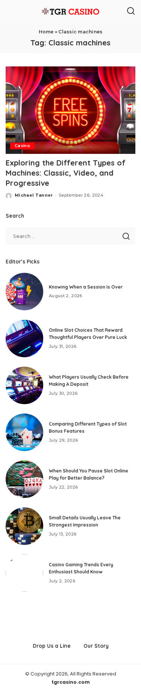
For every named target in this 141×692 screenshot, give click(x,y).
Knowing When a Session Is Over (86, 287)
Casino (22, 145)
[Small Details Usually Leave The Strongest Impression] (24, 526)
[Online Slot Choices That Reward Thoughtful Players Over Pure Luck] (24, 338)
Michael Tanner (34, 195)
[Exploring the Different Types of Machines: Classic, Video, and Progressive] (70, 110)
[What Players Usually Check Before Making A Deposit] (24, 385)
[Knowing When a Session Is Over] (24, 291)
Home (46, 32)
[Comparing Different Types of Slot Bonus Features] (24, 432)
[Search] (130, 11)
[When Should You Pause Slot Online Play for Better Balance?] (24, 479)
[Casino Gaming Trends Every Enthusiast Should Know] (24, 573)
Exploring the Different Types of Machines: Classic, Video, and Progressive (66, 173)
